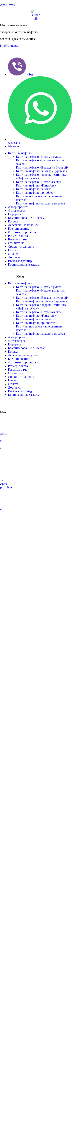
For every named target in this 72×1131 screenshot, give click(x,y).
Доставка (14, 257)
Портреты (15, 214)
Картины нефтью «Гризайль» (36, 185)
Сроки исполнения (21, 246)
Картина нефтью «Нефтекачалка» (39, 182)
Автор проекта (18, 207)
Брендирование (18, 228)
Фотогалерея (16, 210)
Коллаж (13, 221)
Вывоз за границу (20, 261)
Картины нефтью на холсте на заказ (40, 203)
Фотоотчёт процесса (22, 232)
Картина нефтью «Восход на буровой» (42, 167)
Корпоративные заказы (24, 264)
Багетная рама (17, 239)
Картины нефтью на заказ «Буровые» (41, 171)
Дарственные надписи (23, 225)
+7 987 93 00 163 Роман (16, 52)
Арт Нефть (7, 5)
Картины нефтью (20, 153)
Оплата (13, 253)
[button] (9, 45)
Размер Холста (18, 235)
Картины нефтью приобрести (36, 192)
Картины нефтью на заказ (33, 189)
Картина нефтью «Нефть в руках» (39, 156)
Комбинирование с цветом (26, 217)
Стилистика (16, 243)
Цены (12, 250)
